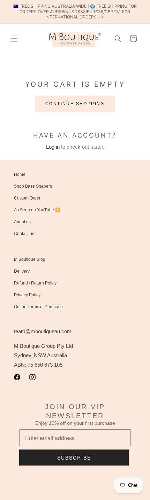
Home (19, 174)
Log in (53, 147)
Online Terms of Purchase (38, 306)
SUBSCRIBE (74, 457)
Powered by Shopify (105, 495)
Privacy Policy (27, 294)
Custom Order (27, 198)
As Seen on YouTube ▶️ (37, 210)
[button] (14, 38)
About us (22, 221)
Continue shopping (75, 103)
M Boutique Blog (29, 259)
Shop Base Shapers (33, 186)
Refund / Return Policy (35, 283)
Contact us (24, 233)
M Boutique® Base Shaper (65, 495)
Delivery (22, 271)
